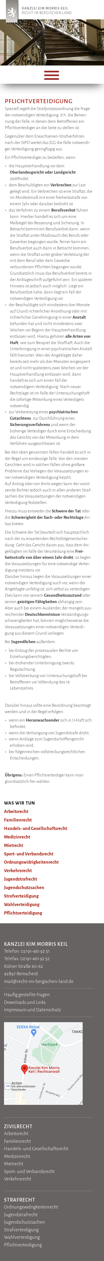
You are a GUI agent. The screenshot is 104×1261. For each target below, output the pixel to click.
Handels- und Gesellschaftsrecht (35, 828)
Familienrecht (18, 820)
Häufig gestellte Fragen (27, 994)
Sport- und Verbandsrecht (28, 854)
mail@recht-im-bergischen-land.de (39, 981)
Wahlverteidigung (21, 904)
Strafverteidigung (21, 896)
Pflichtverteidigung (23, 913)
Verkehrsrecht (18, 870)
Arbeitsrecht (16, 811)
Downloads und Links (25, 1002)
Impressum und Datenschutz (32, 1009)
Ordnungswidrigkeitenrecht (31, 862)
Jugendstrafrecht (20, 879)
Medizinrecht (17, 837)
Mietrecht (13, 845)
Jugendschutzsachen (24, 887)
